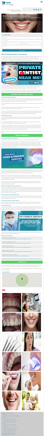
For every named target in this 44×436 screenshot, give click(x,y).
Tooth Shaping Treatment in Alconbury (10, 425)
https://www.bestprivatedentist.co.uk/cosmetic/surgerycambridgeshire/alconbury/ (16, 238)
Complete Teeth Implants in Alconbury (10, 419)
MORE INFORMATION (22, 135)
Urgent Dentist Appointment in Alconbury (9, 433)
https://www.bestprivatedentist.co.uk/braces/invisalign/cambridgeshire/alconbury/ (16, 247)
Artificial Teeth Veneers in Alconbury (9, 429)
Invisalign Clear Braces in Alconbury (9, 424)
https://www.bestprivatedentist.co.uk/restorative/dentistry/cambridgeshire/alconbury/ (17, 251)
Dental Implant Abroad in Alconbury (8, 434)
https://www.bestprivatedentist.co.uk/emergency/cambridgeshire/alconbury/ (15, 255)
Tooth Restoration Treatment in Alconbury (10, 427)
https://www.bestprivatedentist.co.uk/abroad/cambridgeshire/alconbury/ (28, 258)
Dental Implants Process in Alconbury (9, 421)
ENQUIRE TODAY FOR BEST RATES (22, 94)
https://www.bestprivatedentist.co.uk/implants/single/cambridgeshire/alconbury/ (16, 243)
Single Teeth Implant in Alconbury (9, 418)
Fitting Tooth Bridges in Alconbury (9, 431)
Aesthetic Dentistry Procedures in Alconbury (11, 415)
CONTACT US (22, 262)
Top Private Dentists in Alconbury (8, 413)
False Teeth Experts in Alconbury (9, 432)
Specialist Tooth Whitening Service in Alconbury (11, 416)
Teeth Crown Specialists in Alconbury (9, 430)
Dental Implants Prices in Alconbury (9, 422)
